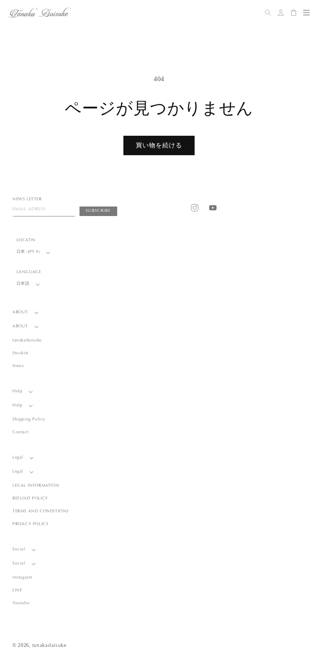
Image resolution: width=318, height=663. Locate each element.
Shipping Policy (29, 420)
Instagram (22, 578)
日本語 (23, 284)
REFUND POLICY (30, 499)
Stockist (20, 353)
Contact (20, 432)
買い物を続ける (159, 145)
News (18, 366)
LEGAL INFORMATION (35, 486)
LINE (17, 591)
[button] (306, 13)
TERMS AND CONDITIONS (40, 511)
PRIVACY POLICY (30, 524)
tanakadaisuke (27, 341)
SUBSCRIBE (98, 211)
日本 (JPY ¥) (28, 252)
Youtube (20, 603)
